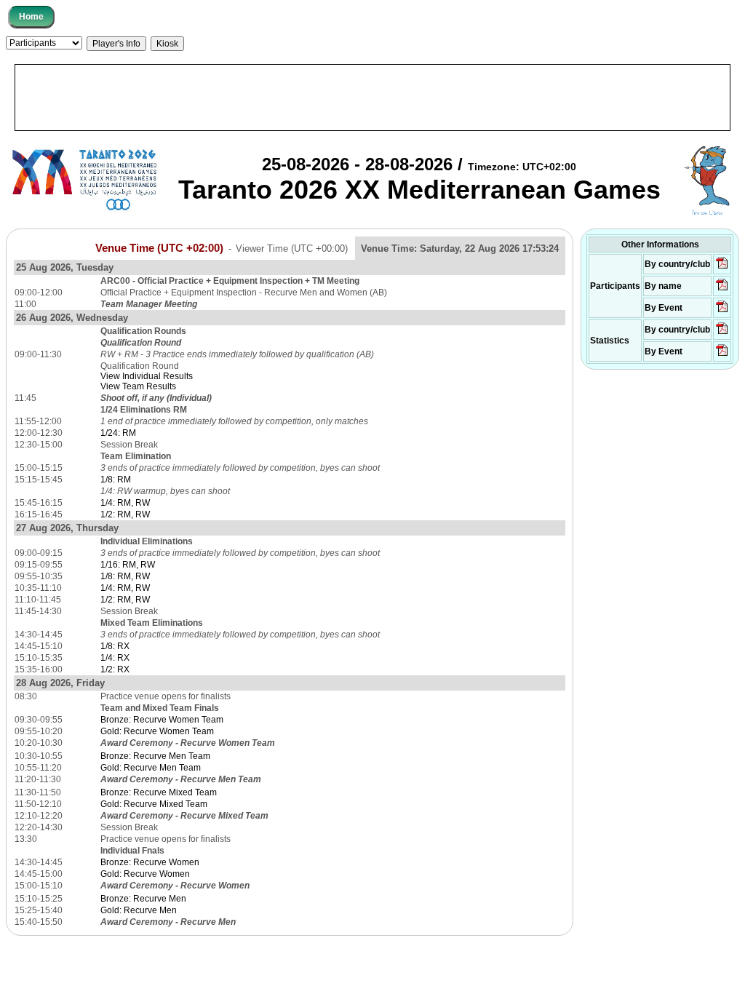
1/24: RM (118, 433)
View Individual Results (146, 376)
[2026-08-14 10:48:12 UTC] (722, 268)
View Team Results (138, 386)
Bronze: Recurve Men (143, 899)
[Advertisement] (372, 97)
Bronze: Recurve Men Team (155, 756)
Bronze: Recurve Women (149, 862)
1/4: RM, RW (125, 503)
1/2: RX (115, 669)
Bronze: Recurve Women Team (161, 720)
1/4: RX (115, 658)
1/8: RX (115, 646)
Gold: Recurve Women (145, 874)
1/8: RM (115, 479)
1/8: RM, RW (125, 576)
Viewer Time (292, 248)
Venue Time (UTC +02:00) (159, 248)
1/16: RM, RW (127, 565)
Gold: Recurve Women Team (157, 731)
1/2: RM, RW (125, 514)
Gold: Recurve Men (138, 910)
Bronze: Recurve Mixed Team (158, 792)
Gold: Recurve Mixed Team (153, 804)
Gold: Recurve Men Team (150, 768)
